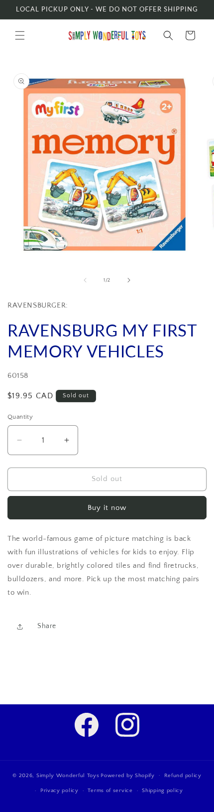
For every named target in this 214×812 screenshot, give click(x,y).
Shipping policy (162, 791)
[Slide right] (129, 280)
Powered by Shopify (128, 775)
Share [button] (46, 626)
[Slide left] (85, 280)
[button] (20, 35)
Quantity (20, 416)
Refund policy (183, 776)
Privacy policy (59, 791)
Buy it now (107, 507)
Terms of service (110, 791)
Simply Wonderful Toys (68, 775)
